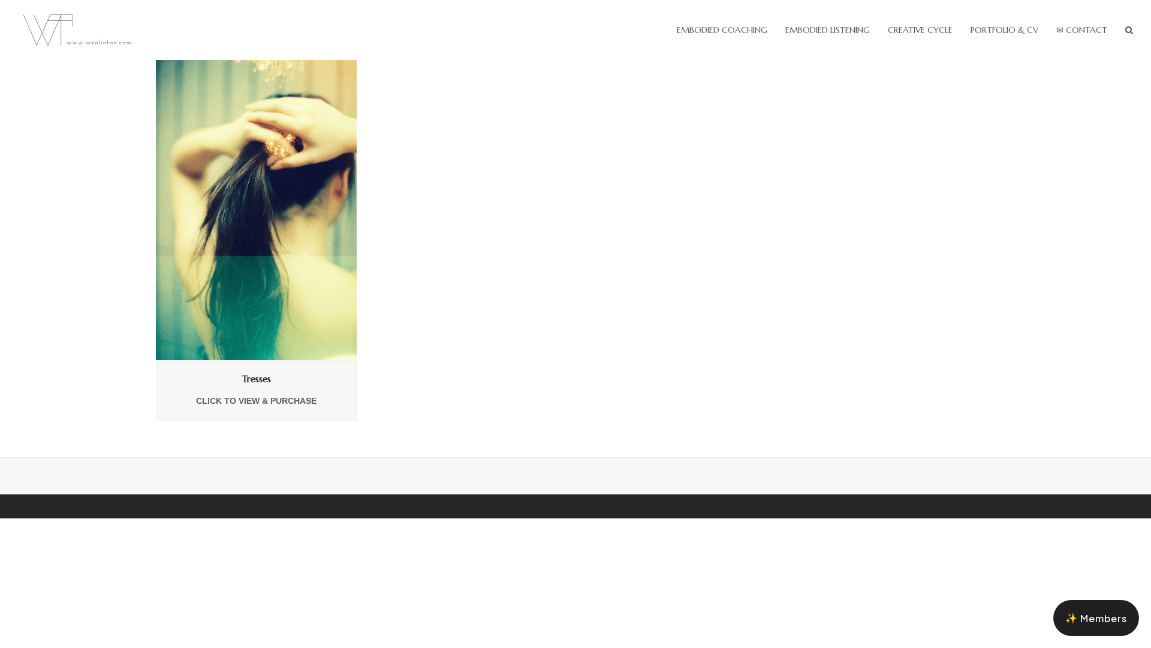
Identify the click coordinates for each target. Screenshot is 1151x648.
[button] (1129, 30)
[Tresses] (256, 209)
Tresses (256, 379)
